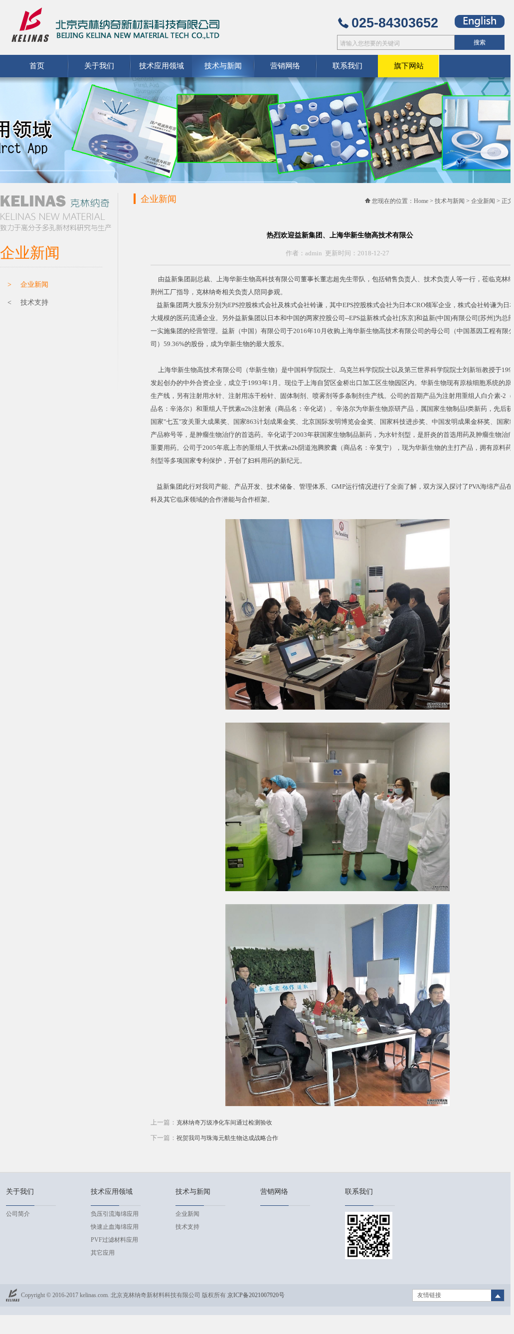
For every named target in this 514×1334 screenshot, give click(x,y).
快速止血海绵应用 (115, 1226)
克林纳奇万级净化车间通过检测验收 (224, 1122)
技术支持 (187, 1226)
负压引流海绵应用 (115, 1213)
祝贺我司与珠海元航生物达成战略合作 (227, 1138)
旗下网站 (409, 66)
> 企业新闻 (27, 284)
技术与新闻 (450, 200)
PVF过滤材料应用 (114, 1239)
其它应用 (103, 1252)
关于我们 (99, 66)
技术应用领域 (161, 66)
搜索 (480, 42)
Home (421, 200)
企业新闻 (483, 200)
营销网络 (285, 66)
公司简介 (18, 1213)
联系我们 (347, 66)
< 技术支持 (27, 302)
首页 (36, 66)
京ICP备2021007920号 (256, 1295)
